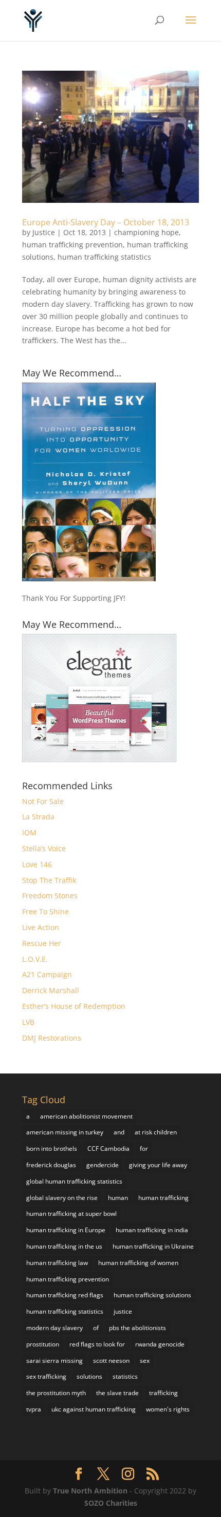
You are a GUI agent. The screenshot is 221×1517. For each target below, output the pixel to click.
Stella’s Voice (44, 848)
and (119, 1132)
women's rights (168, 1409)
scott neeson (111, 1360)
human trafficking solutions (152, 1295)
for (144, 1148)
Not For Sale (43, 801)
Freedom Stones (50, 895)
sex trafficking (46, 1376)
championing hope (146, 232)
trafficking (163, 1392)
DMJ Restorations (51, 1038)
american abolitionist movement (86, 1116)
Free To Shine (45, 911)
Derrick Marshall (50, 990)
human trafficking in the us (64, 1246)
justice (123, 1311)
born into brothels (51, 1148)
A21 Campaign (47, 974)
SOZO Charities (110, 1503)
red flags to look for (97, 1344)
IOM (29, 832)
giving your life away (158, 1165)
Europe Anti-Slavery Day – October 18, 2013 (105, 222)
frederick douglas (51, 1165)
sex (145, 1360)
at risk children (156, 1132)
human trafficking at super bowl (71, 1213)
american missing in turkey (64, 1132)
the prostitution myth (56, 1392)
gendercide (102, 1165)
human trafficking (163, 1197)
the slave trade (117, 1392)
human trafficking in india (152, 1230)
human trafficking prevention (72, 244)
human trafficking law (57, 1262)
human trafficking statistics (104, 257)
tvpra (33, 1409)
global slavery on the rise (62, 1197)
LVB (28, 1022)
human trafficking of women (138, 1262)
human (118, 1197)
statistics (125, 1376)
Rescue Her (41, 943)
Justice (43, 232)
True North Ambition (90, 1490)
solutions (89, 1376)
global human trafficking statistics (74, 1181)
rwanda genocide (160, 1344)
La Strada (38, 816)
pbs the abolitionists (137, 1327)
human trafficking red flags (64, 1295)
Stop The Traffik (49, 880)
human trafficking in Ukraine (153, 1246)
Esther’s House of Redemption (73, 1006)
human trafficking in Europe (65, 1230)
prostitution (42, 1344)
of (96, 1327)
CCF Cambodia (108, 1148)
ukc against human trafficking (93, 1409)
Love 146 (37, 864)
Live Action (40, 927)
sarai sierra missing (54, 1360)
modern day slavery (54, 1327)
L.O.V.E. (35, 959)
